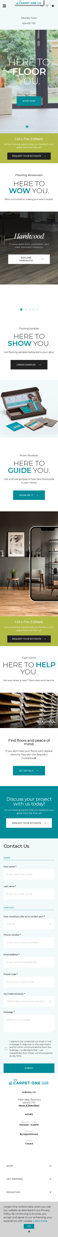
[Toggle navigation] (4, 6)
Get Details (26, 770)
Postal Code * (10, 974)
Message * (9, 1012)
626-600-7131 (29, 23)
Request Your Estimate (26, 156)
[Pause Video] (51, 127)
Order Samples (26, 364)
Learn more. (40, 1221)
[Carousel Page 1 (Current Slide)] (27, 126)
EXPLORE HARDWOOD (26, 259)
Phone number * (12, 935)
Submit (29, 1068)
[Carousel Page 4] (33, 309)
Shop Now (29, 101)
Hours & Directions (29, 1105)
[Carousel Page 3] (29, 309)
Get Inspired (15, 1179)
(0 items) (53, 6)
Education (13, 1192)
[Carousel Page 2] (31, 126)
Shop (10, 1166)
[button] (41, 6)
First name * (10, 867)
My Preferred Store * (14, 994)
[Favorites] (47, 6)
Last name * (10, 886)
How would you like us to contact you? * (24, 917)
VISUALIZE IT (26, 495)
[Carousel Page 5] (37, 309)
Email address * (11, 955)
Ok (28, 1226)
